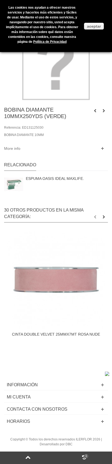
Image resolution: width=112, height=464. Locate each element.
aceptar (94, 26)
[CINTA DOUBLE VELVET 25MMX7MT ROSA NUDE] (56, 280)
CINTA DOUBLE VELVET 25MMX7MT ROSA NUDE (56, 334)
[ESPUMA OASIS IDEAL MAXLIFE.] (13, 184)
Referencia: (12, 127)
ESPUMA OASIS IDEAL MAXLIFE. (55, 178)
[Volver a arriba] (28, 458)
